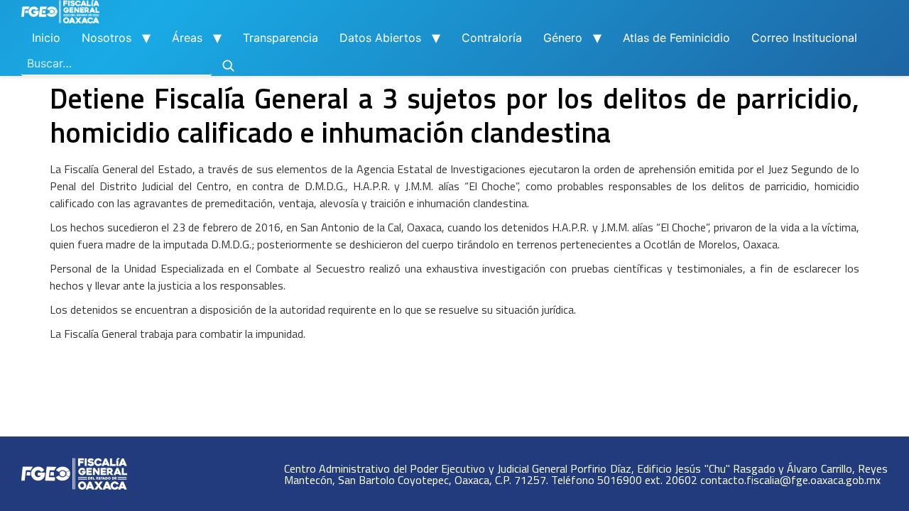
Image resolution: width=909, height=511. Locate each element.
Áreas (187, 38)
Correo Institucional (804, 38)
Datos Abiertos (380, 38)
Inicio (46, 38)
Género (562, 38)
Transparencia (280, 38)
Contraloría (492, 38)
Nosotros (106, 38)
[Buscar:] (116, 64)
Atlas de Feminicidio (676, 38)
